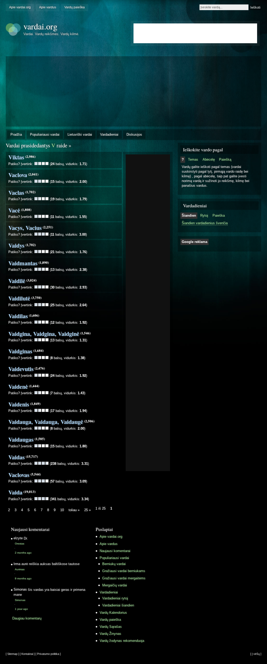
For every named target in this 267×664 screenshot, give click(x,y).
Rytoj (204, 215)
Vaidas (16, 457)
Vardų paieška (74, 7)
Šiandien (189, 215)
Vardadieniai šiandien (118, 605)
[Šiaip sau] (39, 163)
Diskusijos (134, 134)
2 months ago (23, 552)
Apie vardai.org (20, 7)
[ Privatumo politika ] (48, 653)
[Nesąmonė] (36, 163)
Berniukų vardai (114, 564)
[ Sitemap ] (12, 653)
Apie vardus (47, 7)
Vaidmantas (23, 263)
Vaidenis (18, 404)
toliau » (74, 510)
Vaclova (17, 175)
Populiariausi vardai (44, 134)
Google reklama (194, 242)
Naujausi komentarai (115, 551)
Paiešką (225, 159)
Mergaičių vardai (114, 585)
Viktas (16, 157)
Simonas (20, 600)
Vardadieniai (109, 134)
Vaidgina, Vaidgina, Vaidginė (43, 333)
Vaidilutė (19, 298)
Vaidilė (16, 281)
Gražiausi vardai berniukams (123, 571)
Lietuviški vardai (80, 134)
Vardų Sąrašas (111, 627)
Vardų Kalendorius (113, 613)
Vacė (14, 210)
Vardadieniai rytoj (115, 598)
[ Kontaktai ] (27, 653)
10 (62, 510)
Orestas (19, 543)
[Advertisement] (148, 234)
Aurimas (20, 569)
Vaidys (16, 245)
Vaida (15, 492)
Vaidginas (20, 351)
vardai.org (40, 26)
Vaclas (16, 192)
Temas (193, 159)
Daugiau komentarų (26, 618)
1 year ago (21, 608)
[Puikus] (47, 163)
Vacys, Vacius (25, 227)
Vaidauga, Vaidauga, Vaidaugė (45, 421)
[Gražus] (43, 163)
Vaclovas (18, 475)
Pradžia (16, 134)
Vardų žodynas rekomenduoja (122, 641)
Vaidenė (18, 386)
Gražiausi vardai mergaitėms (123, 578)
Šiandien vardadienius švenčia (205, 223)
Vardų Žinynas (110, 634)
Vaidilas (18, 316)
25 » (87, 510)
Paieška (219, 215)
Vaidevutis (21, 369)
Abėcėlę (209, 159)
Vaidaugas (21, 439)
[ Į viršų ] (255, 653)
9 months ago (23, 578)
